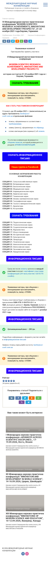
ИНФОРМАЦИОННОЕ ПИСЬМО (25, 258)
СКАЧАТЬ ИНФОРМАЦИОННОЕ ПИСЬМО (25, 157)
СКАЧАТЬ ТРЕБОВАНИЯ (25, 83)
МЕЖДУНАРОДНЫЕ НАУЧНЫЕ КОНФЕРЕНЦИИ (21, 4)
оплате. (41, 131)
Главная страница (8, 18)
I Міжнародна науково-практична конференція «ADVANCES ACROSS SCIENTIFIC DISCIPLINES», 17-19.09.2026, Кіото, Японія (24, 438)
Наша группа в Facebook (25, 167)
